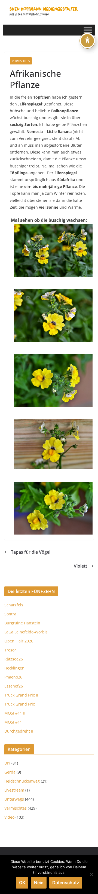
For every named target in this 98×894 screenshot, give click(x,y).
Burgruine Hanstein (22, 622)
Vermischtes (21, 61)
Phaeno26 (13, 677)
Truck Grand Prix (19, 704)
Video (9, 817)
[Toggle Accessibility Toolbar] (87, 40)
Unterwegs (14, 799)
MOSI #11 (13, 722)
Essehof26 (13, 686)
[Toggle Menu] (88, 30)
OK (22, 882)
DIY (7, 763)
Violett (80, 566)
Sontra (10, 613)
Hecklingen (14, 668)
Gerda (10, 772)
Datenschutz (65, 882)
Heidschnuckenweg (22, 781)
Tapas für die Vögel (30, 552)
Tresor (10, 650)
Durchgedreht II (18, 731)
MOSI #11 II (14, 713)
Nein (39, 882)
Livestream (14, 790)
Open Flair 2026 (18, 641)
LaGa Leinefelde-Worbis (26, 632)
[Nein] (91, 874)
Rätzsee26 (13, 659)
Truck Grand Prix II (21, 695)
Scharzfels (13, 604)
